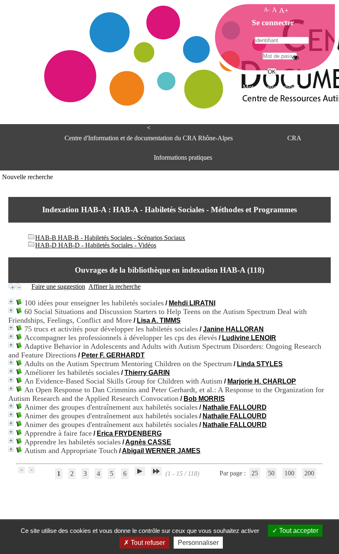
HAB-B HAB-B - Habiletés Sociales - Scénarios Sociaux (110, 237)
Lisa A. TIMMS (159, 320)
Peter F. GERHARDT (113, 355)
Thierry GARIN (147, 372)
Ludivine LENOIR (249, 337)
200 (309, 473)
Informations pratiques (183, 157)
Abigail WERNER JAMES (161, 450)
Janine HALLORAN (233, 329)
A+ (284, 10)
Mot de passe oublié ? (271, 87)
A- (267, 9)
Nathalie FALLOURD (235, 407)
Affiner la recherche (114, 286)
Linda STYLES (260, 363)
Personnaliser (198, 542)
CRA (294, 137)
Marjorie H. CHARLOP (261, 381)
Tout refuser (147, 542)
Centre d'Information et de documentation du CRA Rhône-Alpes (148, 137)
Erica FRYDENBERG (129, 433)
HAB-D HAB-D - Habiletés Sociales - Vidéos (95, 245)
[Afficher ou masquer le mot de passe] (295, 57)
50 (271, 473)
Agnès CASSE (148, 442)
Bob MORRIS (204, 398)
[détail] (11, 301)
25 (254, 473)
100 (289, 473)
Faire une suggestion (58, 286)
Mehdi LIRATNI (192, 303)
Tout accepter (297, 530)
